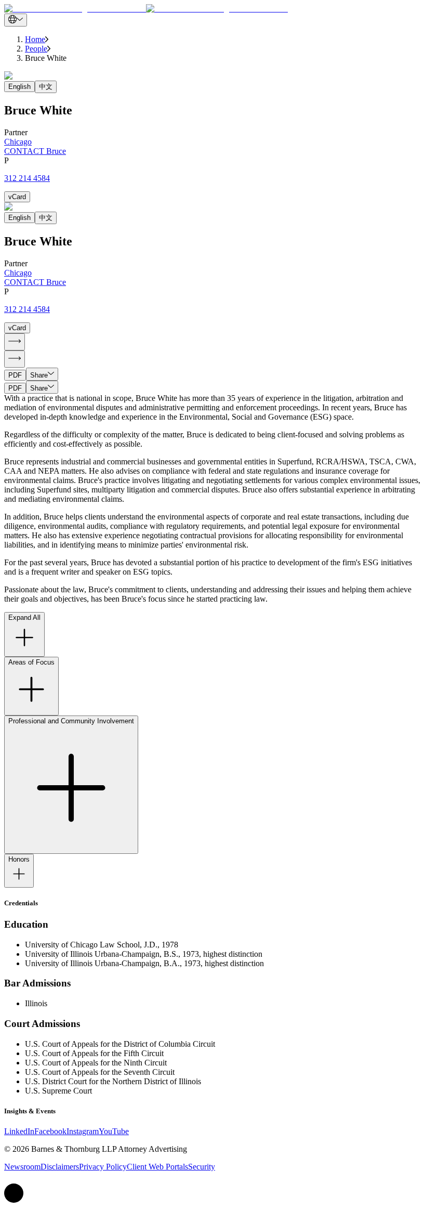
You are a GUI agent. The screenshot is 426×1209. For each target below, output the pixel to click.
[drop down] (15, 20)
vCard (17, 197)
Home (35, 39)
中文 (45, 86)
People (36, 48)
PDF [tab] (15, 375)
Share (39, 375)
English (19, 86)
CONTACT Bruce (35, 151)
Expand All (24, 617)
